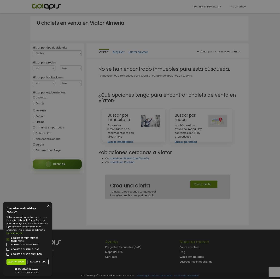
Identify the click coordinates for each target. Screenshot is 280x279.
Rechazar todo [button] (38, 261)
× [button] (48, 206)
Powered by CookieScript (27, 272)
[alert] (140, 139)
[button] (27, 268)
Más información (14, 233)
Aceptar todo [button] (16, 261)
